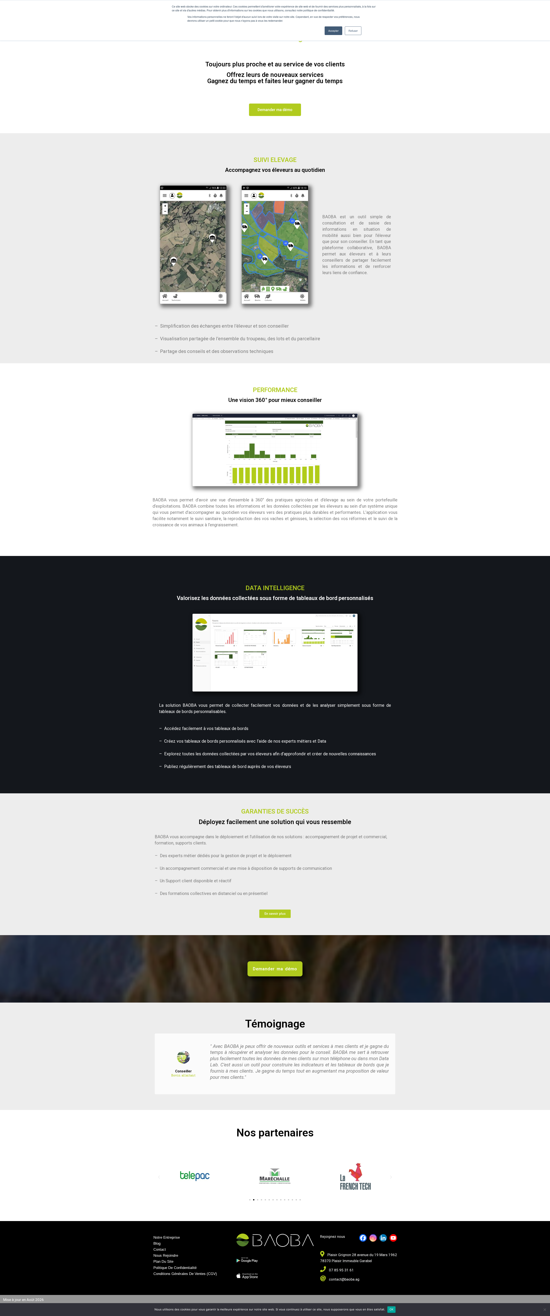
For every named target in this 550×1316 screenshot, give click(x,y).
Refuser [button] (353, 30)
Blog (156, 1243)
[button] (159, 1177)
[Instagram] (373, 1238)
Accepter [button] (333, 30)
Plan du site (163, 1262)
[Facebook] (363, 1238)
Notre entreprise (166, 1237)
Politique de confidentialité (175, 1268)
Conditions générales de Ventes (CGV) (185, 1274)
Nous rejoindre (165, 1255)
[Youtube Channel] (393, 1238)
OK (392, 1309)
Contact (159, 1249)
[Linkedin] (383, 1238)
